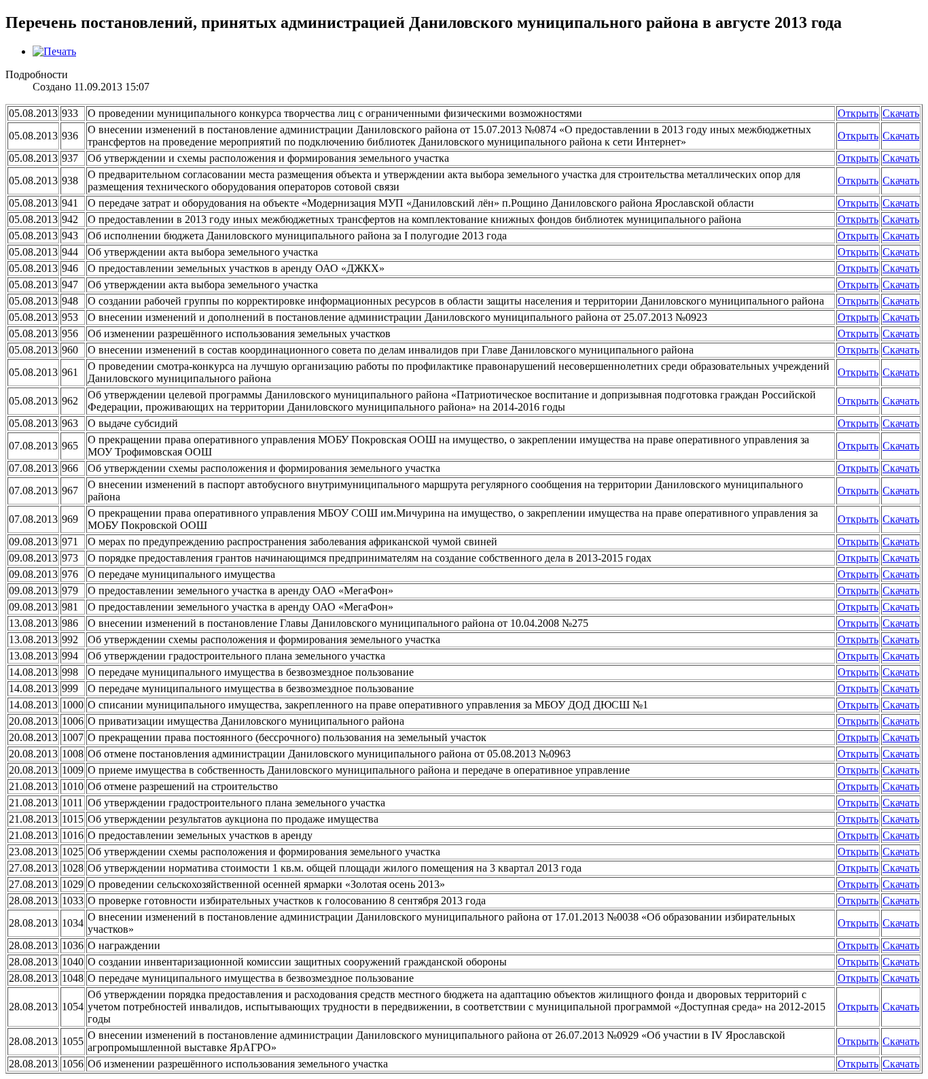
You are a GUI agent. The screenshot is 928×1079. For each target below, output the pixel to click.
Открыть (858, 113)
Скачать (900, 113)
